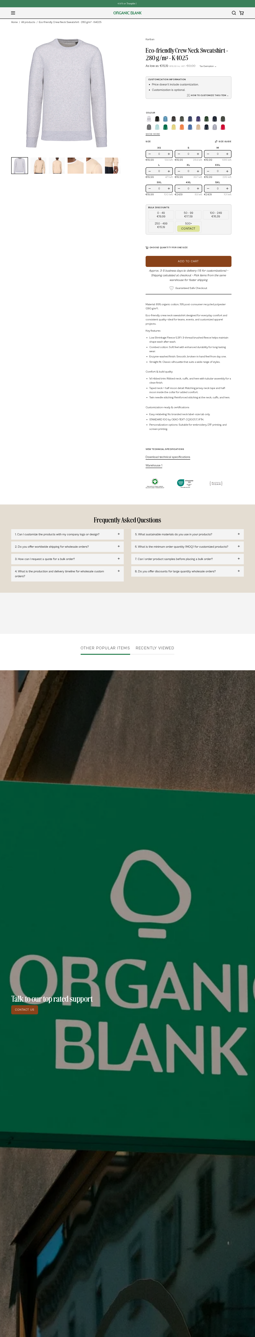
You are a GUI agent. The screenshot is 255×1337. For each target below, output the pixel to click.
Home (14, 22)
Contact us (24, 1009)
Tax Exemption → (208, 66)
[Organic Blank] (127, 12)
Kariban (150, 39)
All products (28, 22)
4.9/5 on (126, 3)
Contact (188, 228)
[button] (234, 13)
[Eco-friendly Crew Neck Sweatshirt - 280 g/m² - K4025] (19, 165)
